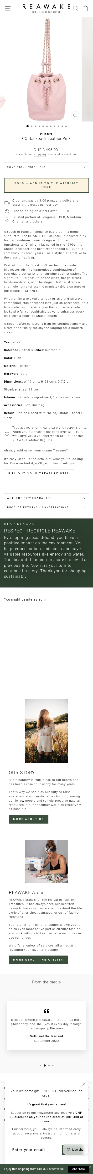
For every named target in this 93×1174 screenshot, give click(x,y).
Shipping (40, 154)
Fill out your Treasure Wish (39, 473)
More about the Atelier (38, 959)
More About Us (28, 819)
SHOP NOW (78, 1168)
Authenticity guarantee (29, 498)
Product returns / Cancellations (38, 507)
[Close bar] (90, 1167)
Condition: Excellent (26, 167)
